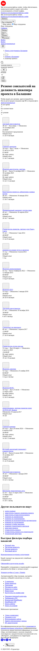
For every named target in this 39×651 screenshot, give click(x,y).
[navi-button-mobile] (3, 46)
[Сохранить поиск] (3, 78)
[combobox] (10, 65)
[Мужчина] (5, 120)
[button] (3, 40)
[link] (4, 35)
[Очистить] (4, 70)
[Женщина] (5, 165)
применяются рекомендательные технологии (18, 627)
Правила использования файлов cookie (14, 16)
